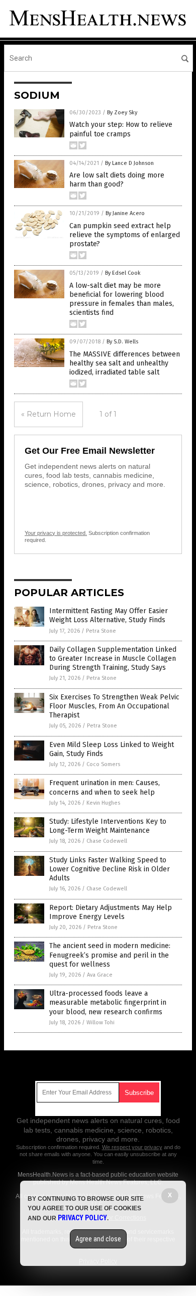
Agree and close (98, 1239)
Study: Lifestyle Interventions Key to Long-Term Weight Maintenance (107, 826)
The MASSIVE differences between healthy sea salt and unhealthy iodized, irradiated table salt (124, 363)
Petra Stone (101, 631)
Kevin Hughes (103, 803)
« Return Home (48, 414)
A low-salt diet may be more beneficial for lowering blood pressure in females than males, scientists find (121, 299)
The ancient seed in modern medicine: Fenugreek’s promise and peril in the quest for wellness (109, 955)
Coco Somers (103, 764)
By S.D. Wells (122, 341)
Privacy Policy (82, 1218)
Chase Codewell (106, 841)
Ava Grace (100, 975)
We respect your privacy (132, 1147)
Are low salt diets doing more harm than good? (116, 180)
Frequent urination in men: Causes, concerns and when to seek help (104, 787)
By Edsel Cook (123, 273)
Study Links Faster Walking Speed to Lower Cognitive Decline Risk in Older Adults (109, 869)
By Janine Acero (125, 213)
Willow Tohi (100, 1022)
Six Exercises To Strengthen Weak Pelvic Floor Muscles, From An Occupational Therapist (114, 706)
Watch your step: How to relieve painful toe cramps (120, 129)
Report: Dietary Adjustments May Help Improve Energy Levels (110, 912)
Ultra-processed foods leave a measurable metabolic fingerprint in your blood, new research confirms (107, 1002)
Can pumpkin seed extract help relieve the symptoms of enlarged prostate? (124, 235)
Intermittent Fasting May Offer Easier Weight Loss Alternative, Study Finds (108, 615)
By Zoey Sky (122, 112)
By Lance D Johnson (129, 163)
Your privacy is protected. (56, 533)
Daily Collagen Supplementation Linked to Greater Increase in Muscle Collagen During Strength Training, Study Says (112, 658)
